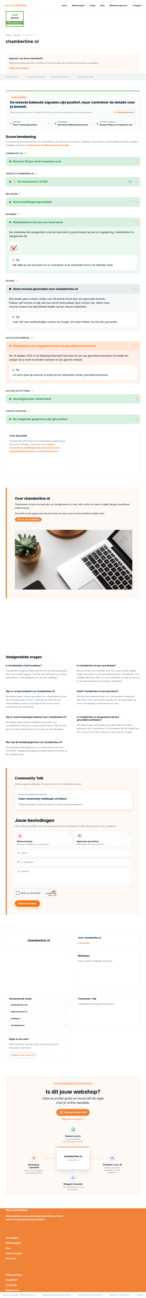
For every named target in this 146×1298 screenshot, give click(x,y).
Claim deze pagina (19, 68)
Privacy (140, 1295)
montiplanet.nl (18, 1025)
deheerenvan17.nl (19, 1012)
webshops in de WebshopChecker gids (47, 145)
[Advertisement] (107, 454)
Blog (102, 5)
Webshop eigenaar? (118, 5)
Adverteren (12, 1290)
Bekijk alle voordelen (73, 1119)
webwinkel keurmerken (23, 451)
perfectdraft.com (19, 1005)
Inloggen (137, 5)
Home (64, 5)
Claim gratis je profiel (75, 1112)
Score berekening (36, 77)
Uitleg (92, 5)
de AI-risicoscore (48, 451)
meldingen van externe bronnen (41, 447)
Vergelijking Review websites (90, 1295)
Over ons (11, 1258)
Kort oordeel (12, 77)
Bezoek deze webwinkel (28, 519)
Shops (17, 35)
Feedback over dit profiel (23, 1055)
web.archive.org (132, 677)
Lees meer (84, 943)
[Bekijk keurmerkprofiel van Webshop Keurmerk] (14, 247)
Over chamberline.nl (61, 77)
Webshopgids (78, 5)
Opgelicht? (12, 1280)
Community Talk (85, 77)
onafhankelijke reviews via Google (49, 322)
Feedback (11, 1285)
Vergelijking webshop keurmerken (56, 1295)
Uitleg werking (14, 1274)
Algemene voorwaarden (120, 1295)
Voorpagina (12, 1237)
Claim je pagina (14, 1253)
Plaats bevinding (27, 903)
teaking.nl (15, 1018)
